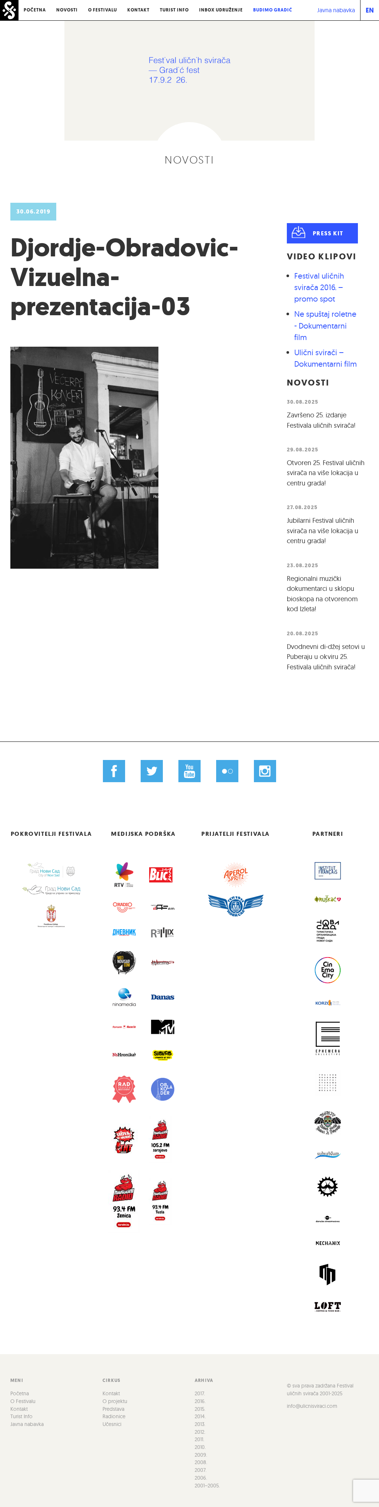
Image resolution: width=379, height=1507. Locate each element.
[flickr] (227, 771)
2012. (200, 1432)
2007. (201, 1470)
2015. (200, 1409)
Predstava (113, 1409)
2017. (200, 1393)
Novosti (67, 10)
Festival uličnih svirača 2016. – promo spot (319, 287)
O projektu (115, 1401)
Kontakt (138, 10)
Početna (35, 10)
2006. (201, 1477)
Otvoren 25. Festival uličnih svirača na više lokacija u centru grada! (326, 472)
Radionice (114, 1416)
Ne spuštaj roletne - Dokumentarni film (325, 325)
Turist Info (174, 10)
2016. (200, 1401)
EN (370, 10)
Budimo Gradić (272, 10)
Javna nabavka (336, 10)
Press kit (328, 233)
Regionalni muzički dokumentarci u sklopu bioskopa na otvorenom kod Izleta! (322, 593)
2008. (201, 1462)
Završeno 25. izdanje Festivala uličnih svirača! (321, 420)
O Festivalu (102, 10)
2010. (200, 1447)
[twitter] (152, 771)
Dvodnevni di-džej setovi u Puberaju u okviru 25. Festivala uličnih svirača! (326, 656)
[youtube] (190, 771)
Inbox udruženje (221, 10)
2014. (200, 1416)
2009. (201, 1455)
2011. (199, 1439)
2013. (200, 1424)
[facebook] (114, 771)
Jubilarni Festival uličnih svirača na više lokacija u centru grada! (322, 530)
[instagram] (265, 771)
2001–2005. (207, 1485)
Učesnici (112, 1424)
